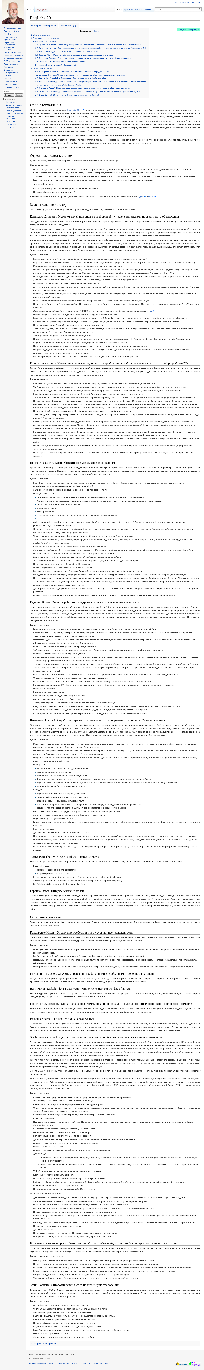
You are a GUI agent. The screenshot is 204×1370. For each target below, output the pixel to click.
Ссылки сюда (11, 102)
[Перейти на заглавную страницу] (13, 12)
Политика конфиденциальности (41, 1363)
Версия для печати (14, 111)
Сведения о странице (10, 118)
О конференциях (11, 73)
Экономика (8, 67)
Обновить (148, 9)
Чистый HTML (12, 122)
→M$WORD (11, 124)
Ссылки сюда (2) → (69, 25)
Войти (199, 2)
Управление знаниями (13, 58)
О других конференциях (189, 30)
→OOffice (10, 127)
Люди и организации (13, 53)
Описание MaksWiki (62, 1363)
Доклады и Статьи (12, 31)
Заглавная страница (12, 28)
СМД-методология (12, 61)
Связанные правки (14, 105)
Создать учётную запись (184, 2)
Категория (36, 25)
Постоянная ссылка (14, 114)
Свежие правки (10, 84)
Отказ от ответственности (81, 1363)
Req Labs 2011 (74, 110)
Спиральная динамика (13, 55)
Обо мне (7, 79)
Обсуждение (41, 9)
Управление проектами (9, 49)
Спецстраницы (12, 108)
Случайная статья (12, 87)
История (138, 9)
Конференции (49, 25)
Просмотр (128, 9)
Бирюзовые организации (9, 44)
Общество (8, 70)
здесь (141, 196)
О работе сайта (10, 82)
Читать (119, 9)
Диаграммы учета (11, 64)
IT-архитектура (10, 37)
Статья (30, 9)
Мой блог (8, 34)
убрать (95, 31)
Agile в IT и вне (10, 40)
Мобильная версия (100, 1363)
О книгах (7, 76)
